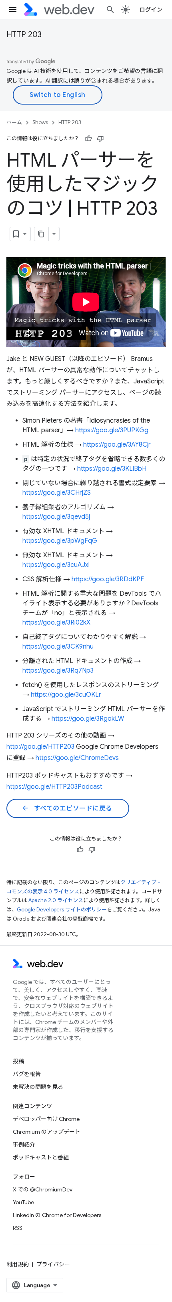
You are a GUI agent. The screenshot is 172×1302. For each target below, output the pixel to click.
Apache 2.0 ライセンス (55, 900)
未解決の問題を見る (38, 1086)
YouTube (23, 1202)
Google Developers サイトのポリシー (62, 909)
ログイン (150, 9)
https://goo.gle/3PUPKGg (111, 430)
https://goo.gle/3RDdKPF (108, 579)
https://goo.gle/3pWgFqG (59, 541)
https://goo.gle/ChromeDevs (77, 758)
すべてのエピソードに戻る (67, 808)
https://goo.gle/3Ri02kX (56, 623)
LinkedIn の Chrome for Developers (57, 1215)
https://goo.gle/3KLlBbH (111, 469)
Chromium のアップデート (46, 1131)
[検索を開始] (110, 9)
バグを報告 (27, 1074)
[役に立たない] (100, 139)
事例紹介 (24, 1144)
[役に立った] (88, 139)
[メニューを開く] (13, 9)
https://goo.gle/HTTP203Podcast (54, 787)
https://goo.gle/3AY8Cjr (117, 445)
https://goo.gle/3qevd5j (56, 517)
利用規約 (17, 1264)
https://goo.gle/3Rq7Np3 (58, 671)
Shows (40, 122)
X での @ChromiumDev (42, 1189)
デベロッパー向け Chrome (46, 1119)
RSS (17, 1227)
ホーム (14, 122)
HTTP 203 (24, 35)
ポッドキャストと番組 (41, 1157)
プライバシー (53, 1264)
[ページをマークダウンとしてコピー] (41, 234)
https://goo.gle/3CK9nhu (58, 647)
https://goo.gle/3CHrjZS (56, 493)
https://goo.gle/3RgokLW (88, 719)
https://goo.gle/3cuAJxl (56, 565)
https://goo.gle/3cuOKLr (66, 695)
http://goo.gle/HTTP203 (40, 747)
